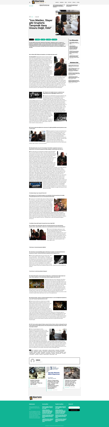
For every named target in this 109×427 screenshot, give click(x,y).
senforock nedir (52, 354)
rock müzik (53, 353)
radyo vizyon (38, 353)
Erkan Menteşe (67, 387)
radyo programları (32, 353)
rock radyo (63, 353)
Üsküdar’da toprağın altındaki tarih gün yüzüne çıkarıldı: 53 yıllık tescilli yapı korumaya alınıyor (72, 6)
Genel (57, 33)
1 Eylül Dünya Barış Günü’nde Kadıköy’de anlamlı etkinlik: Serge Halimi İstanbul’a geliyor (74, 56)
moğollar (38, 352)
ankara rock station (51, 350)
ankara (40, 350)
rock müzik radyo (58, 353)
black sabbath (62, 350)
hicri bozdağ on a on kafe (51, 351)
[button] (45, 2)
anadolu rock (36, 350)
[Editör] (30, 17)
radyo (65, 352)
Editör (32, 16)
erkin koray (40, 351)
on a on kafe (48, 352)
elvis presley (36, 351)
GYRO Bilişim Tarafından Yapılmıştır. (59, 425)
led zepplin (31, 352)
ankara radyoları (45, 350)
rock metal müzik (48, 353)
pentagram (61, 352)
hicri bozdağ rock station (60, 351)
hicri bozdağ (45, 351)
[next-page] (79, 5)
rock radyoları (31, 354)
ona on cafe (53, 352)
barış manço (57, 350)
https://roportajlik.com (39, 361)
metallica (35, 352)
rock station (37, 354)
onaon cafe (57, 352)
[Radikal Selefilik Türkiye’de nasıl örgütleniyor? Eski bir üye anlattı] (37, 373)
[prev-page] (38, 5)
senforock (41, 354)
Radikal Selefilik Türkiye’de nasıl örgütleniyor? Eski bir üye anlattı (44, 5)
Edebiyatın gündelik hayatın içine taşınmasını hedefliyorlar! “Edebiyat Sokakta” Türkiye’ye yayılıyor (74, 81)
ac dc (32, 350)
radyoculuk (43, 353)
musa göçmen (43, 352)
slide (56, 354)
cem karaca (31, 351)
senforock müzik (46, 354)
